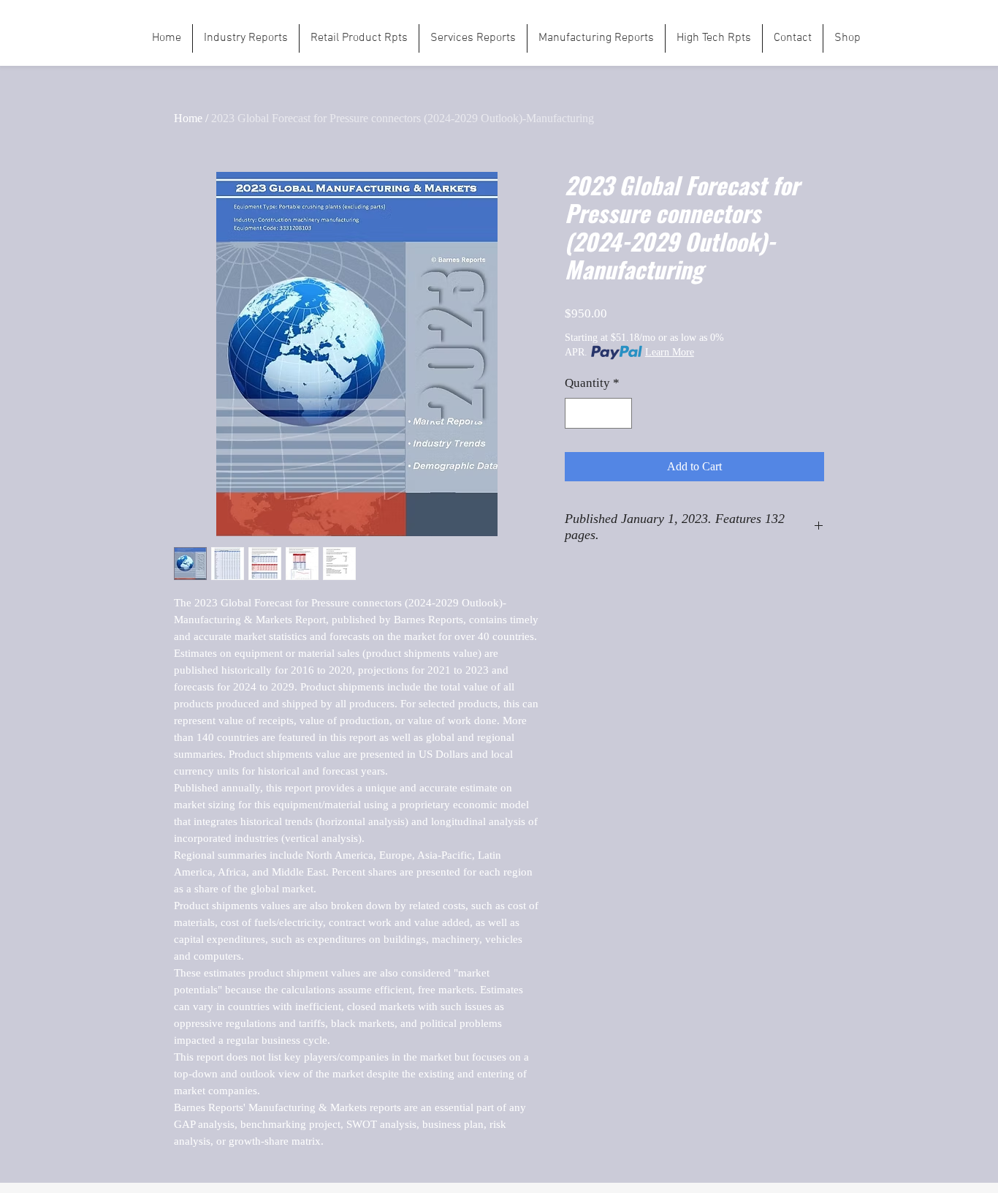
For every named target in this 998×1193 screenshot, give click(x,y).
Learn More (669, 352)
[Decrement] (578, 413)
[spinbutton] (599, 413)
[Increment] (620, 413)
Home (188, 118)
